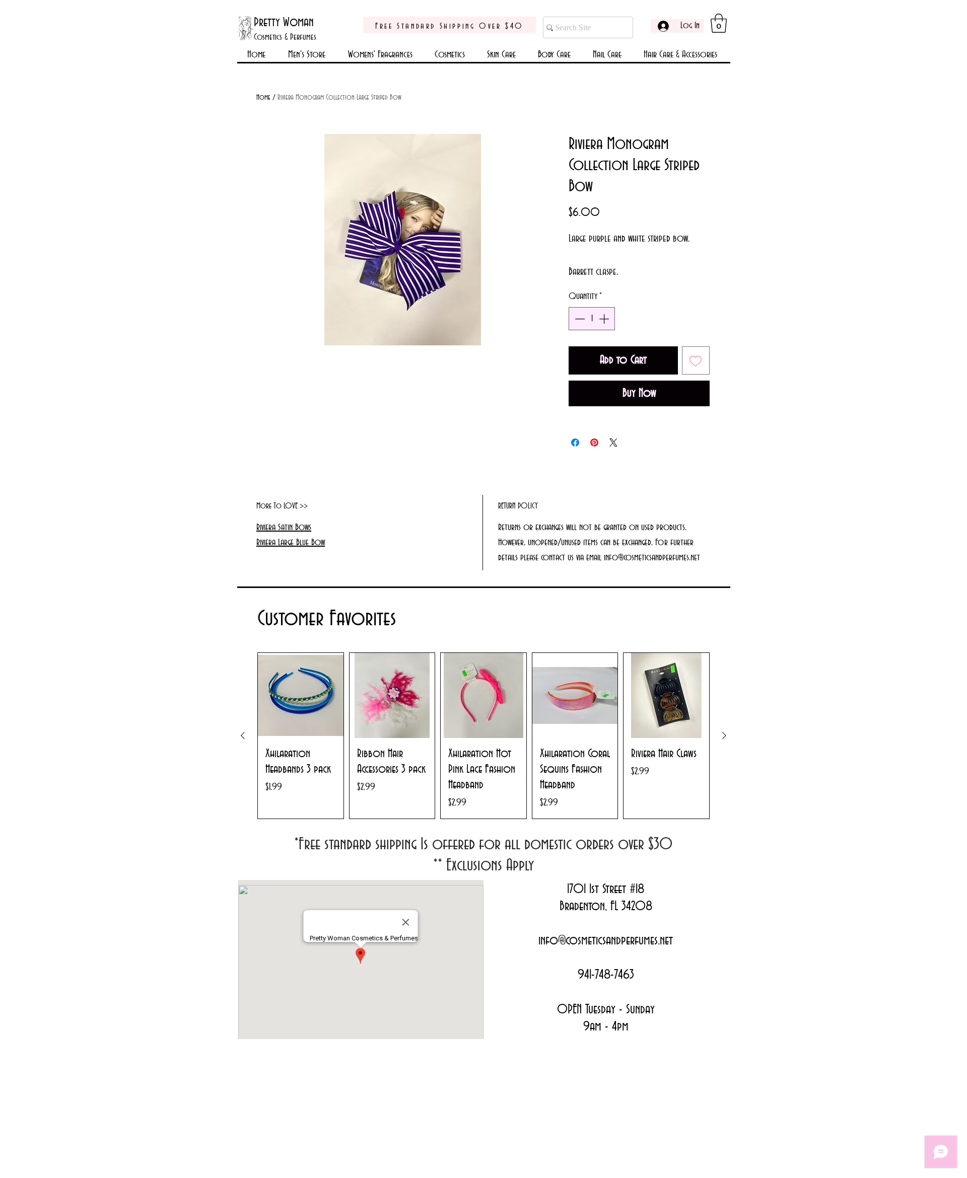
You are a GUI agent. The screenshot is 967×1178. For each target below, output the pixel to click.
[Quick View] (300, 696)
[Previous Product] (243, 735)
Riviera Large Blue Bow (290, 543)
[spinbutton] (591, 319)
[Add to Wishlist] (696, 360)
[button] (719, 23)
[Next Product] (724, 735)
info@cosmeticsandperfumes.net (605, 941)
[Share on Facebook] (575, 442)
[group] (483, 736)
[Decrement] (578, 319)
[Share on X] (613, 442)
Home (263, 98)
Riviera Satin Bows (283, 528)
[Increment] (604, 319)
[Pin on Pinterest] (594, 442)
